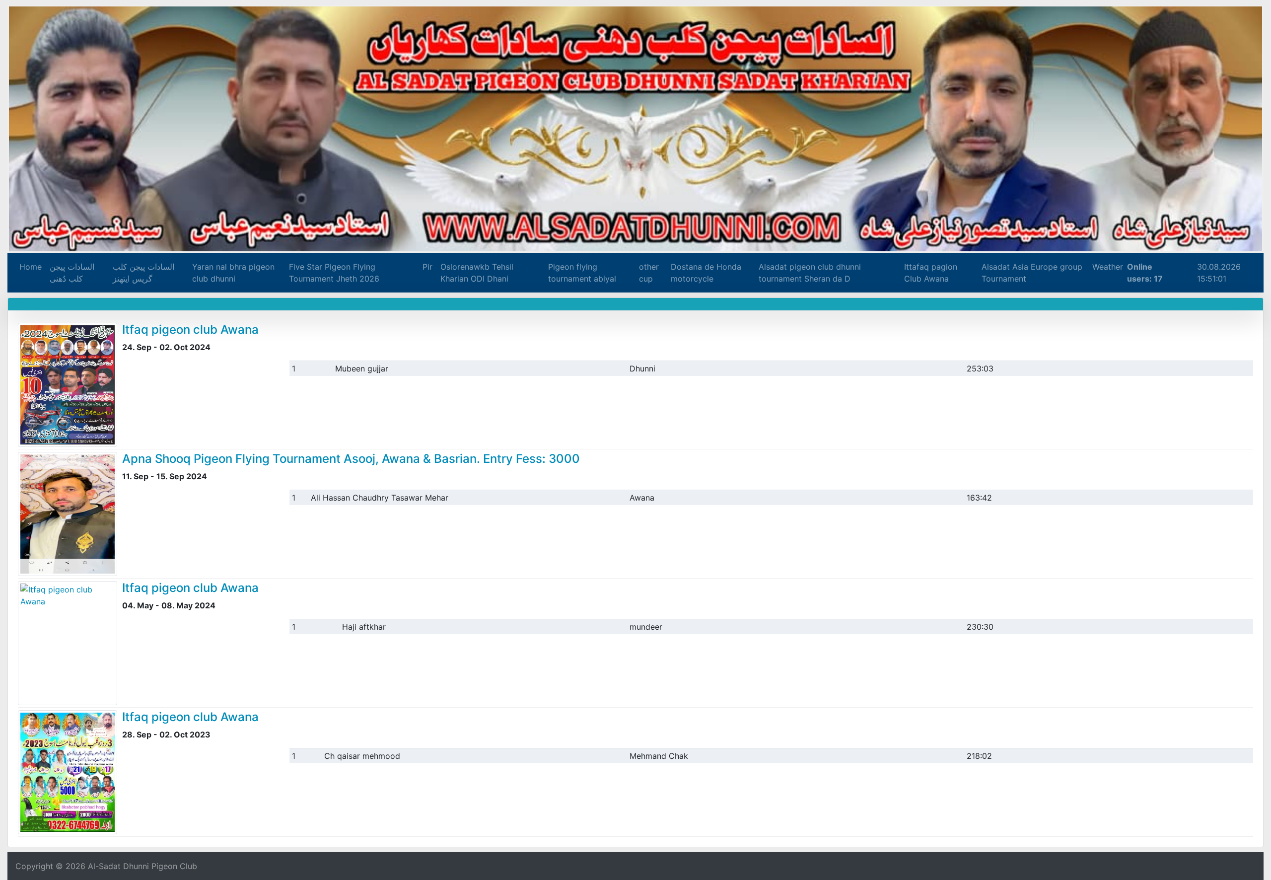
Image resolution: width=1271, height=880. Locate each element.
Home (30, 267)
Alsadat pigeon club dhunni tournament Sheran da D (809, 273)
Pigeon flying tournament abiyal (582, 273)
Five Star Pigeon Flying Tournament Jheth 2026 (334, 273)
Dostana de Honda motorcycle (705, 273)
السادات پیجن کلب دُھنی (72, 273)
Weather (1106, 267)
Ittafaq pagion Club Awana (930, 273)
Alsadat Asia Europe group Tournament (1031, 273)
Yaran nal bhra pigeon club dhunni (233, 273)
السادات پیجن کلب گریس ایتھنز (143, 273)
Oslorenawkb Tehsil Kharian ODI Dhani (476, 273)
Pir (427, 267)
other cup (648, 273)
